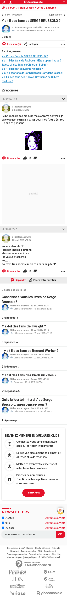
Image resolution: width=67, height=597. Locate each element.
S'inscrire (33, 492)
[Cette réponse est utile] (25, 158)
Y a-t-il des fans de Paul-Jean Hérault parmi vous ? (32, 60)
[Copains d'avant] (18, 586)
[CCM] (49, 572)
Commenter (14, 158)
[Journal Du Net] (18, 579)
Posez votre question (45, 280)
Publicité (56, 548)
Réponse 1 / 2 (9, 98)
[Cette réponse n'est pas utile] (35, 158)
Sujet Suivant (55, 14)
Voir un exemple (55, 517)
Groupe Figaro (30, 557)
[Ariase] (18, 593)
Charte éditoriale (42, 548)
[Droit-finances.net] (49, 579)
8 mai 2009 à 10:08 (20, 110)
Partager (33, 44)
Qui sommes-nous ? (16, 548)
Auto (7, 522)
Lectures (51, 7)
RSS (40, 551)
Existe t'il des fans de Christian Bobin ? (25, 64)
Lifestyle (9, 517)
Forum (11, 7)
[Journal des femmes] (18, 572)
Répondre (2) (14, 44)
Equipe (30, 548)
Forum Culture (26, 7)
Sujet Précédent (13, 14)
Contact (15, 551)
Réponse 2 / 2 (9, 229)
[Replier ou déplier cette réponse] (63, 99)
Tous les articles (28, 551)
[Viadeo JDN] (49, 586)
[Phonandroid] (49, 593)
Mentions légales (14, 557)
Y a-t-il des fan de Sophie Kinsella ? (22, 68)
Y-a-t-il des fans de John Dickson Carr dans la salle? (32, 73)
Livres (40, 7)
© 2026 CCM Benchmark (49, 557)
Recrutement (50, 551)
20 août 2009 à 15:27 (45, 30)
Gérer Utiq (56, 554)
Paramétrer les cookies (39, 554)
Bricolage (9, 527)
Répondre (20, 280)
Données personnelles (17, 554)
